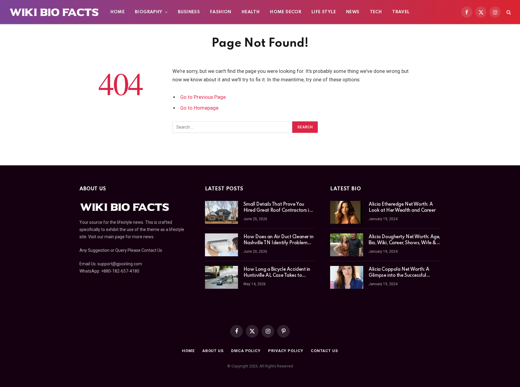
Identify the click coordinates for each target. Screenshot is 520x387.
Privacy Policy (285, 350)
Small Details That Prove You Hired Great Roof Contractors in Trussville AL (277, 208)
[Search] (508, 12)
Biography (148, 12)
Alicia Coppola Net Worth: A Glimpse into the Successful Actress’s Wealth (399, 273)
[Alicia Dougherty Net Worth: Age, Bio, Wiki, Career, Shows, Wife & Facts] (346, 244)
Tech (376, 12)
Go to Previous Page (203, 97)
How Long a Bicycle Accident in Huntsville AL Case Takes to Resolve (276, 273)
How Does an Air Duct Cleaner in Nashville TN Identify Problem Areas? (278, 240)
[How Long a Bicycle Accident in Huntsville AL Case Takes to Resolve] (221, 277)
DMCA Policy (246, 350)
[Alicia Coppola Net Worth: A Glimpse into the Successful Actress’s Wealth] (346, 277)
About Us (213, 350)
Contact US (324, 350)
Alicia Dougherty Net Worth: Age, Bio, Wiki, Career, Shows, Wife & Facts (404, 240)
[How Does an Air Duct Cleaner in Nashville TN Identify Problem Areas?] (221, 244)
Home (117, 12)
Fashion (220, 12)
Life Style (323, 12)
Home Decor (285, 12)
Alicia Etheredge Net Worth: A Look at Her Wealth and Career (402, 207)
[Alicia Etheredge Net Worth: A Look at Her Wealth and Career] (346, 212)
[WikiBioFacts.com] (54, 12)
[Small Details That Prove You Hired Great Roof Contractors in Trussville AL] (221, 212)
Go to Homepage (199, 108)
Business (189, 12)
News (353, 12)
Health (251, 12)
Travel (401, 12)
